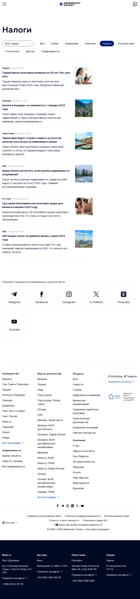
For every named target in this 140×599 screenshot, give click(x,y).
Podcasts (123, 302)
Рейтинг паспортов (84, 432)
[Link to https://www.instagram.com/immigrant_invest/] (67, 506)
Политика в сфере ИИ (95, 520)
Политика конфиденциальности (82, 516)
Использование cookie (116, 516)
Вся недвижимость (13, 466)
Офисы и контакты (84, 451)
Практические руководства (81, 420)
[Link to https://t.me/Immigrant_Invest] (62, 506)
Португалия (44, 395)
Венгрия (42, 379)
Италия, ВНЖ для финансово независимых (46, 483)
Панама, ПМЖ (46, 491)
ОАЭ (40, 414)
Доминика (8, 405)
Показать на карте (13, 578)
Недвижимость (50, 51)
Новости (78, 384)
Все (42, 43)
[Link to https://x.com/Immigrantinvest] (77, 506)
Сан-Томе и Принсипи (15, 384)
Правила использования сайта (44, 516)
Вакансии (78, 488)
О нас (76, 445)
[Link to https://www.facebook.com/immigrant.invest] (57, 506)
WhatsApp (116, 376)
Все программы (11, 442)
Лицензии (78, 467)
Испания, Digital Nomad (51, 434)
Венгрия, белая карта (50, 420)
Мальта (6, 421)
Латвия (41, 409)
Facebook (41, 302)
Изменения (71, 43)
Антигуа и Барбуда (13, 394)
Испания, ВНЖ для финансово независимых (46, 443)
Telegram (14, 302)
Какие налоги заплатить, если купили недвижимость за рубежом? (36, 172)
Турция (6, 389)
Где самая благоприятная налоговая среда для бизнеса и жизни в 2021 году (32, 205)
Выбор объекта (11, 455)
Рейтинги (90, 43)
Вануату (7, 379)
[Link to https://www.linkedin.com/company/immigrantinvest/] (72, 506)
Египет (6, 432)
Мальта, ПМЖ (46, 463)
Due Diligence (81, 456)
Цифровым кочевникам (86, 395)
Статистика (12, 51)
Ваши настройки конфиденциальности (80, 524)
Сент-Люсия (9, 416)
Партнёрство (81, 477)
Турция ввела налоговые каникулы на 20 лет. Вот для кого (36, 74)
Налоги (107, 43)
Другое (30, 51)
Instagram (68, 302)
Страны (77, 389)
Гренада (7, 400)
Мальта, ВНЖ (45, 457)
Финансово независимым (81, 402)
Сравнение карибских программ (85, 411)
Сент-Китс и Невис (13, 410)
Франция (42, 452)
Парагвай (7, 426)
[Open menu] (4, 4)
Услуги (77, 472)
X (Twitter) (96, 302)
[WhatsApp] (135, 4)
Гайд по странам (12, 461)
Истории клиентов (84, 461)
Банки (54, 43)
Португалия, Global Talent (48, 402)
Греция (41, 384)
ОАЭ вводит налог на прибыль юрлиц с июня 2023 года (33, 237)
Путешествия (126, 43)
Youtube (14, 329)
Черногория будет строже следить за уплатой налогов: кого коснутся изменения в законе (31, 140)
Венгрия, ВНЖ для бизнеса (45, 427)
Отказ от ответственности (64, 520)
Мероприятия (81, 483)
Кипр (40, 389)
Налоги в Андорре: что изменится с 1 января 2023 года (33, 107)
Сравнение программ (85, 427)
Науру (6, 437)
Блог (75, 379)
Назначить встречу (119, 381)
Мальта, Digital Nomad (50, 468)
